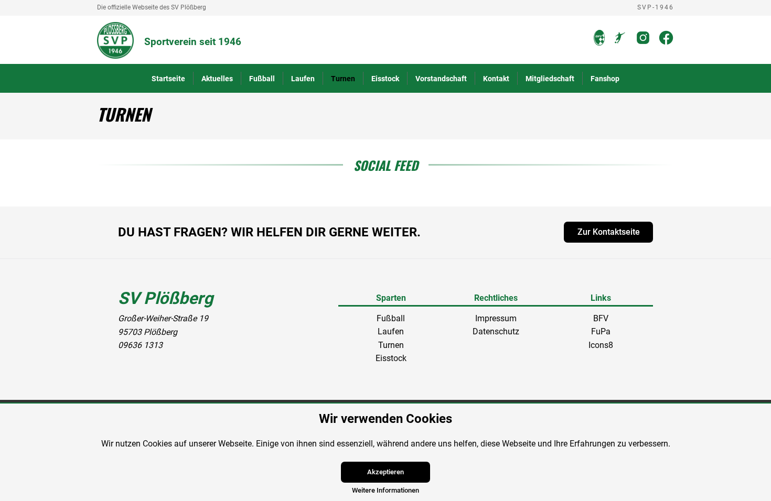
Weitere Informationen (385, 490)
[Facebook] (666, 43)
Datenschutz (496, 331)
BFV (600, 318)
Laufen (303, 78)
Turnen (343, 78)
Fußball (262, 78)
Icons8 (600, 345)
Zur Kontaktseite (608, 232)
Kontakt (496, 78)
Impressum (496, 318)
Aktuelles (217, 78)
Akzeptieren (385, 472)
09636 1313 (140, 345)
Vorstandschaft (441, 78)
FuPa (601, 331)
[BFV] (599, 43)
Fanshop (605, 78)
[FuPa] (620, 43)
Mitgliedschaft (550, 78)
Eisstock (385, 78)
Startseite (168, 78)
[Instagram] (643, 43)
